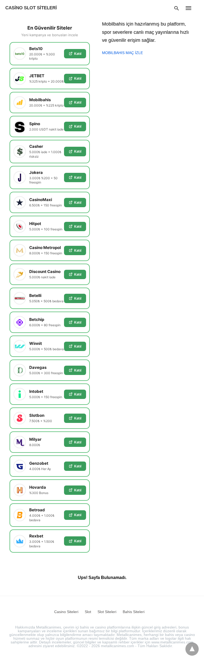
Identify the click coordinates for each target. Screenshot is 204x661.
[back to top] (192, 649)
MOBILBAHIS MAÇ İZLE (122, 53)
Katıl (77, 53)
